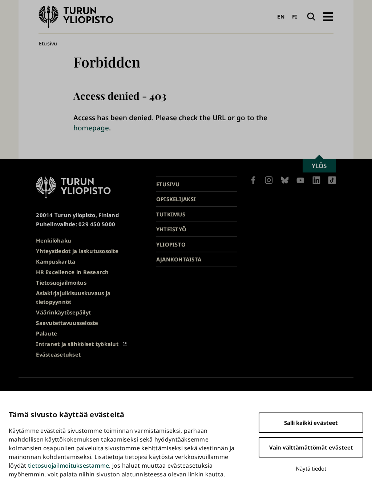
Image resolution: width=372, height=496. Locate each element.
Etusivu (48, 43)
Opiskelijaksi (176, 199)
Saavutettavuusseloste (67, 322)
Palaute (46, 333)
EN (280, 16)
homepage (91, 128)
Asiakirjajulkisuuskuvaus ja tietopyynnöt (73, 297)
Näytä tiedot (311, 468)
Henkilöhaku (53, 240)
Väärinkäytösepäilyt (63, 312)
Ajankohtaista (178, 259)
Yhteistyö (171, 229)
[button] (328, 17)
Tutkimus (170, 214)
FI (295, 16)
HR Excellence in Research (72, 272)
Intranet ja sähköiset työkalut (77, 343)
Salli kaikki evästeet (311, 422)
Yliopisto (171, 244)
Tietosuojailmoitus (61, 282)
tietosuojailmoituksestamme (68, 465)
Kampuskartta (55, 261)
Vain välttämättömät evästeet (311, 447)
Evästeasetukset (58, 354)
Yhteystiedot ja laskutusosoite (77, 251)
